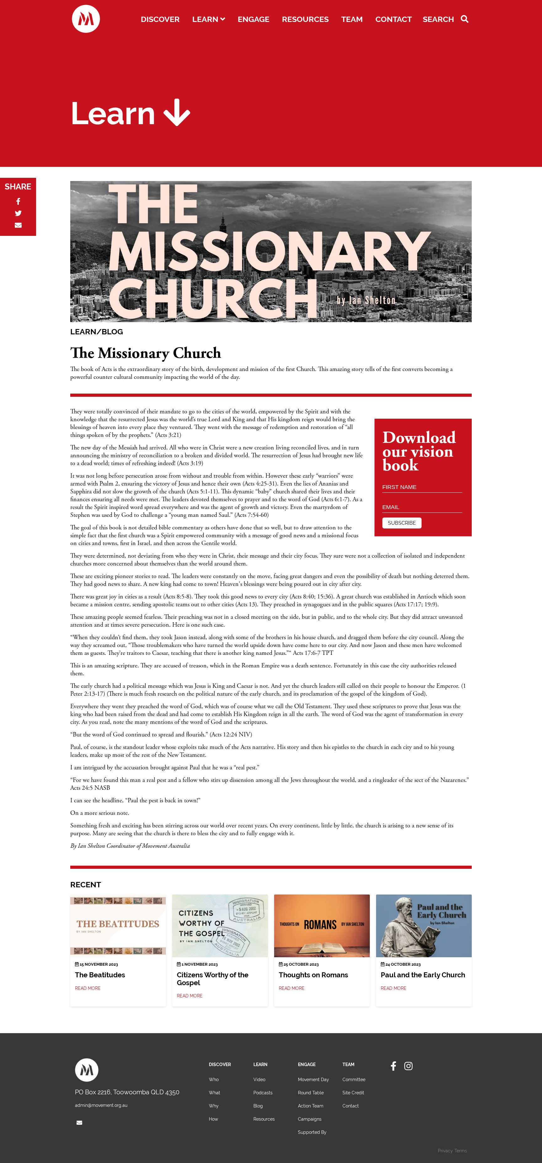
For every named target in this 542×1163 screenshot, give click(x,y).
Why (214, 1105)
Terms (460, 1150)
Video (259, 1079)
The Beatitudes (100, 975)
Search (439, 19)
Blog (258, 1105)
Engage (253, 19)
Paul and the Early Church (423, 975)
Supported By (312, 1132)
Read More (88, 988)
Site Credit (353, 1092)
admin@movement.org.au (101, 1105)
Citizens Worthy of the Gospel (212, 978)
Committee (354, 1079)
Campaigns (309, 1119)
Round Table (311, 1092)
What (214, 1092)
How (213, 1119)
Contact (393, 19)
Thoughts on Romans (313, 975)
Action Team (310, 1105)
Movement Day (313, 1079)
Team (352, 19)
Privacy (445, 1150)
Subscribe (402, 523)
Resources (305, 19)
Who (214, 1079)
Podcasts (263, 1092)
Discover (160, 19)
